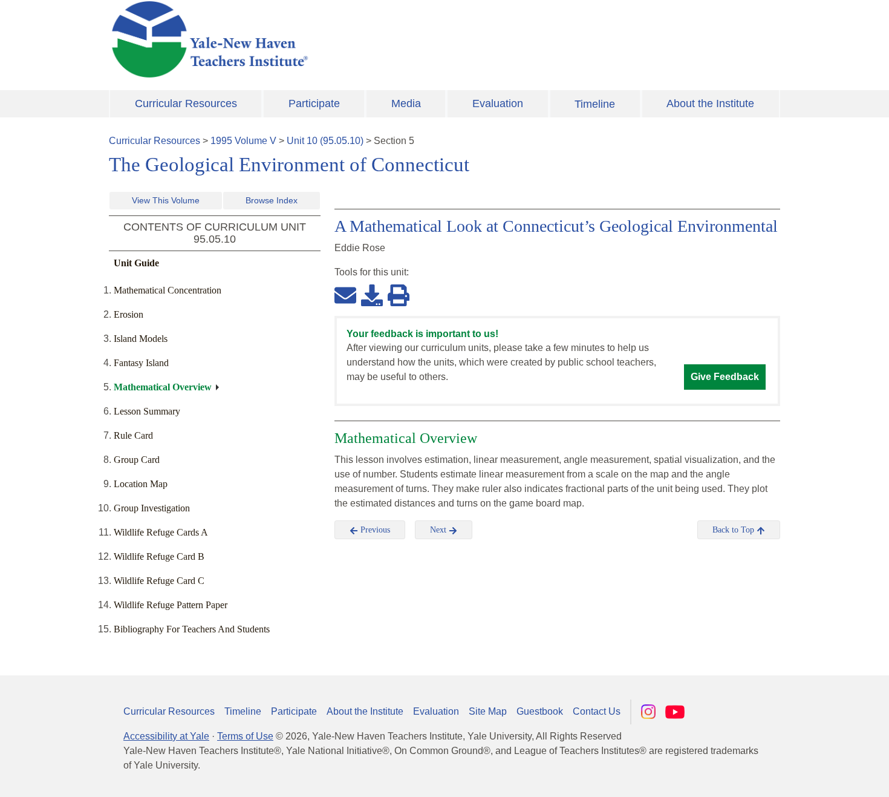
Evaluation (497, 103)
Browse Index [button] (272, 200)
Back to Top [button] (734, 529)
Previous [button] (374, 529)
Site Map (488, 711)
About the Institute (710, 103)
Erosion (128, 314)
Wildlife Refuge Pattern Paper (170, 605)
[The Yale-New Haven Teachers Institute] (329, 39)
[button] (819, 776)
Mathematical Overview (163, 387)
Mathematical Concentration (167, 290)
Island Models (141, 338)
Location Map (141, 484)
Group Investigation (152, 508)
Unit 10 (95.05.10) (325, 141)
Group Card (137, 459)
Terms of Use (245, 736)
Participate (314, 103)
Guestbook (539, 711)
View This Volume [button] (166, 200)
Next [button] (439, 529)
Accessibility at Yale (166, 736)
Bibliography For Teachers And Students (192, 629)
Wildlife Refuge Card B (159, 556)
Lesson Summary (147, 411)
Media (406, 103)
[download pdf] (372, 294)
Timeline (595, 104)
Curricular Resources (186, 103)
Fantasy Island (141, 363)
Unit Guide (136, 263)
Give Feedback (725, 377)
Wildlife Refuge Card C (159, 581)
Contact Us (596, 711)
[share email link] (345, 294)
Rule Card (133, 435)
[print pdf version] (398, 294)
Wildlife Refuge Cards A (161, 532)
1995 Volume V (243, 141)
